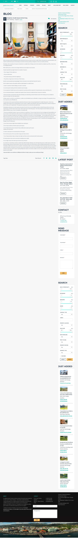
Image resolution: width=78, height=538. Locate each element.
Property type (63, 350)
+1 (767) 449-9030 (49, 499)
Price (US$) (62, 77)
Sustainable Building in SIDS (63, 21)
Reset (63, 94)
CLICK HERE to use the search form (21, 509)
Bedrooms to (63, 67)
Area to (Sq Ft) (63, 43)
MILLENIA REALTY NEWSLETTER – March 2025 (66, 198)
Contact (73, 5)
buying (21, 19)
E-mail (61, 250)
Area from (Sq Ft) (64, 38)
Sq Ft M (14, 1)
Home (20, 5)
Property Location (64, 323)
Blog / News (65, 5)
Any (62, 74)
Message (62, 257)
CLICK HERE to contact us (11, 504)
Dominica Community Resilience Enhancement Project (66, 165)
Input (72, 32)
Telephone (62, 242)
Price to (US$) (63, 89)
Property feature (64, 345)
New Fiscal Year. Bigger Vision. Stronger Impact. (66, 183)
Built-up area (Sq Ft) (64, 32)
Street (61, 317)
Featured (64, 356)
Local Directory (57, 5)
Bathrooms (62, 49)
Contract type (63, 72)
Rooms (61, 306)
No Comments (53, 18)
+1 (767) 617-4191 (63, 220)
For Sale (26, 5)
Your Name (62, 235)
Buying (38, 5)
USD (6, 1)
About (49, 5)
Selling (44, 5)
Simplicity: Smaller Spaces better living (17, 18)
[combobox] (66, 41)
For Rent (32, 5)
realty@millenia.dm (63, 221)
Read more (63, 178)
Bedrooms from (63, 61)
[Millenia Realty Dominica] (9, 5)
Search (69, 94)
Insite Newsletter (61, 23)
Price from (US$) (63, 83)
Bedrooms (62, 55)
